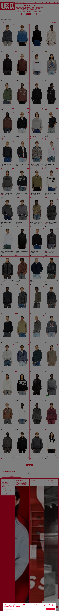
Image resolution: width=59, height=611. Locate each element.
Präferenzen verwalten (47, 605)
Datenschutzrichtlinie (10, 606)
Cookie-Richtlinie (17, 606)
